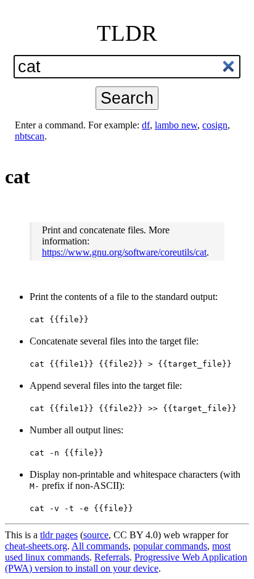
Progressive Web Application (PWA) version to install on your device (126, 562)
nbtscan (29, 136)
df (146, 125)
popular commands (170, 546)
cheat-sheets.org (36, 546)
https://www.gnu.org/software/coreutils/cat (124, 252)
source (96, 535)
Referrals (111, 557)
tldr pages (59, 535)
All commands (100, 546)
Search (127, 97)
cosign (214, 125)
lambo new (176, 125)
